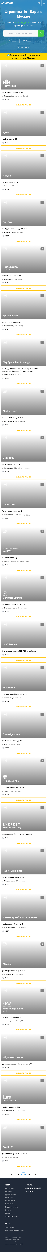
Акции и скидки (33, 1188)
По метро (8, 1213)
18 (18, 1174)
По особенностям (11, 1207)
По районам (9, 1204)
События (29, 1185)
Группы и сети (10, 1194)
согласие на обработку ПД (15, 1244)
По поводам (9, 1188)
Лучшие (8, 1210)
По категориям (10, 1201)
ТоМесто (7, 3)
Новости (29, 1191)
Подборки (8, 1191)
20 (29, 1174)
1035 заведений (22, 22)
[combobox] (23, 33)
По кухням (9, 1198)
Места (7, 1185)
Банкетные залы (11, 1216)
